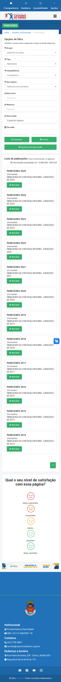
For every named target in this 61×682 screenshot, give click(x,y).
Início (6, 32)
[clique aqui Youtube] (34, 670)
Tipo (8, 59)
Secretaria (11, 82)
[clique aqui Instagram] (41, 670)
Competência (12, 71)
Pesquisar (17, 139)
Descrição (11, 116)
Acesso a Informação (21, 32)
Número (10, 105)
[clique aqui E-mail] (20, 670)
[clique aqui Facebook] (27, 670)
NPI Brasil (20, 678)
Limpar (45, 139)
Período (10, 127)
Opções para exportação (31, 147)
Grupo (9, 48)
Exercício (11, 93)
